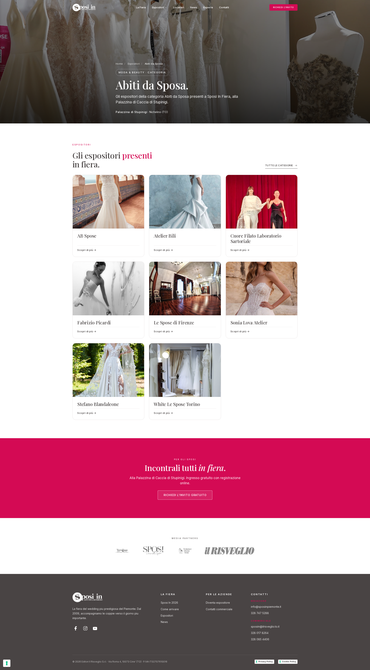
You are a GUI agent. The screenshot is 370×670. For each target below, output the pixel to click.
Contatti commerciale (219, 609)
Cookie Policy (289, 661)
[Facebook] (75, 628)
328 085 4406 (260, 639)
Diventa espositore (218, 602)
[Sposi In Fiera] (87, 597)
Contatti (224, 7)
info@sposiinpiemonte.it (266, 606)
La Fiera (141, 7)
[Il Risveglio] (229, 550)
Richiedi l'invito (283, 7)
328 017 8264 (259, 633)
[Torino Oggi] (122, 550)
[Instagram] (85, 628)
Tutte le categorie (279, 165)
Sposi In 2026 (169, 602)
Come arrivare (170, 609)
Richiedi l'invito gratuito (185, 495)
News (193, 7)
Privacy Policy (265, 661)
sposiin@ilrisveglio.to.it (265, 626)
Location (178, 7)
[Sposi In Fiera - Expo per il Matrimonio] (84, 7)
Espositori (158, 7)
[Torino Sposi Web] (185, 550)
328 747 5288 (260, 613)
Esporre (208, 7)
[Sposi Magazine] (153, 550)
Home (119, 63)
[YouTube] (95, 628)
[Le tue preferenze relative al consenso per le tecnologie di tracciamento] (6, 663)
